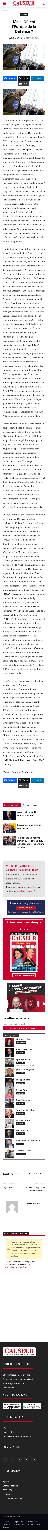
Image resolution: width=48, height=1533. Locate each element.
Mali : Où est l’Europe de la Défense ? (24, 26)
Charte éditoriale (10, 1485)
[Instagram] (12, 1459)
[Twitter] (26, 1459)
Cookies (6, 1494)
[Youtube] (33, 1459)
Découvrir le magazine (24, 975)
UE (40, 1174)
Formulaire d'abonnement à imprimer (20, 1379)
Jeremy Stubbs (23, 1120)
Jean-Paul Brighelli (25, 1069)
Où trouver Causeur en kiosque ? (18, 1436)
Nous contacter (10, 1432)
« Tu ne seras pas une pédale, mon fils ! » (35, 1189)
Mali (35, 1174)
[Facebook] (5, 1459)
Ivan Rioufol (22, 1130)
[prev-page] (4, 854)
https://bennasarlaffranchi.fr (25, 1065)
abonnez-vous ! (27, 891)
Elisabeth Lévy (23, 1039)
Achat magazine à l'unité (14, 1383)
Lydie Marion (15, 37)
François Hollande (24, 1174)
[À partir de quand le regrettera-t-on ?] (9, 815)
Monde (13, 10)
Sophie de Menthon (25, 1110)
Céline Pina (21, 1090)
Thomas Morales (24, 1150)
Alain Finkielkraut (24, 1049)
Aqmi (13, 1174)
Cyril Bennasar (23, 1059)
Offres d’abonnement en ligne (16, 1374)
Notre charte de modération (17, 1267)
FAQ (5, 1427)
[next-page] (8, 854)
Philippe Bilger (23, 1079)
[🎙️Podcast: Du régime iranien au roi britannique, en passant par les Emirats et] (9, 840)
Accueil (5, 10)
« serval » (28, 469)
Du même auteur (30, 805)
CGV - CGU (8, 1490)
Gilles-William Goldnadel (28, 1140)
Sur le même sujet (12, 805)
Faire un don (8, 1387)
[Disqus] (24, 1304)
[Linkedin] (19, 1459)
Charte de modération (13, 1498)
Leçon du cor (8, 1187)
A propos (7, 1481)
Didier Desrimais (24, 1100)
